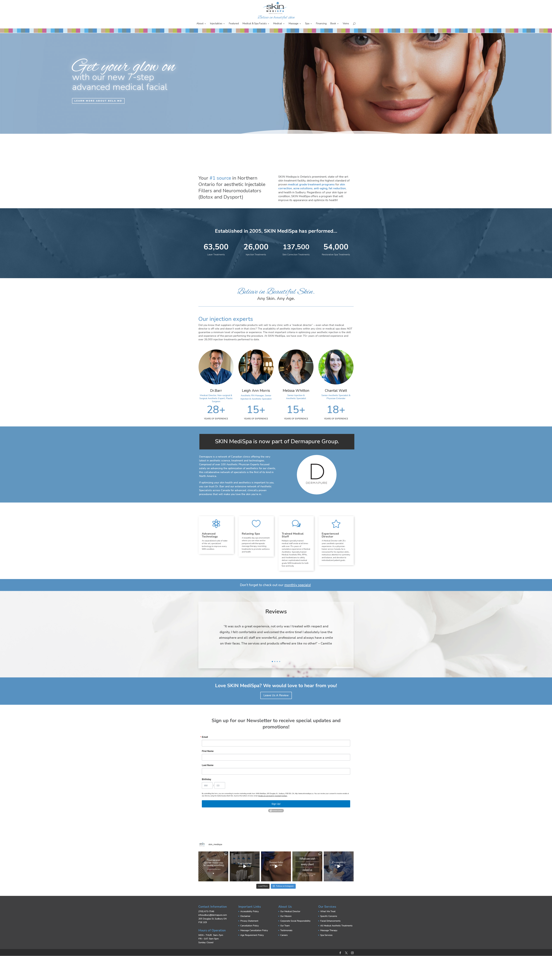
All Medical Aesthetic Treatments (336, 925)
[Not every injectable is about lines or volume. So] (276, 866)
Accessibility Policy (249, 911)
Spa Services (326, 935)
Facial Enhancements (330, 920)
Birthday (206, 779)
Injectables (216, 24)
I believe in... (72, 71)
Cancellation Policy (249, 925)
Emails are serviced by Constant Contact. (272, 795)
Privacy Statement (249, 920)
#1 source (220, 178)
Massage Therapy (328, 930)
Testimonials (286, 930)
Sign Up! (276, 803)
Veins (346, 24)
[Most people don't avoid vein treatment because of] (339, 866)
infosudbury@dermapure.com (212, 915)
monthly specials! (297, 585)
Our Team (285, 925)
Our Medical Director (290, 911)
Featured (234, 24)
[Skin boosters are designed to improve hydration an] (213, 866)
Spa (307, 24)
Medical (277, 24)
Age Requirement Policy (252, 935)
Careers (284, 935)
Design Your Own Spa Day (58, 95)
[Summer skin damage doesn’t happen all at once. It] (245, 866)
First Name (208, 751)
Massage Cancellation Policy (254, 930)
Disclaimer (245, 916)
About (200, 24)
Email (205, 737)
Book (333, 24)
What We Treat (328, 911)
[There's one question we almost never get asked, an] (307, 866)
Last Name (207, 765)
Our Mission (286, 916)
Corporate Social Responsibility (295, 920)
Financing (321, 24)
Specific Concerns (328, 916)
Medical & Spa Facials (255, 24)
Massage (293, 24)
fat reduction (337, 188)
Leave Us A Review (276, 695)
